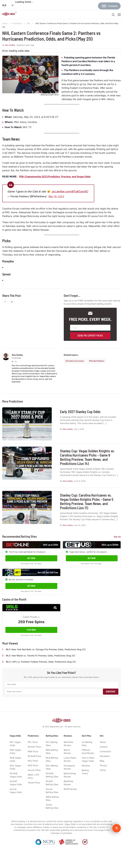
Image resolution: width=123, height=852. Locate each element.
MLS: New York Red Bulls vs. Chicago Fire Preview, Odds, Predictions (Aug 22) (46, 649)
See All (117, 536)
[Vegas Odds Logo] (9, 14)
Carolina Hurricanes (75, 361)
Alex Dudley (10, 45)
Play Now (31, 630)
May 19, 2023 (56, 196)
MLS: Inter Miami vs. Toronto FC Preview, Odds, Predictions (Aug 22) (40, 655)
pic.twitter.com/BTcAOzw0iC (70, 191)
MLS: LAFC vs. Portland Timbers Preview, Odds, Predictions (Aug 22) (41, 661)
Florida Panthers (97, 361)
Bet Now (31, 558)
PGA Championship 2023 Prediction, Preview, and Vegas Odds (55, 176)
